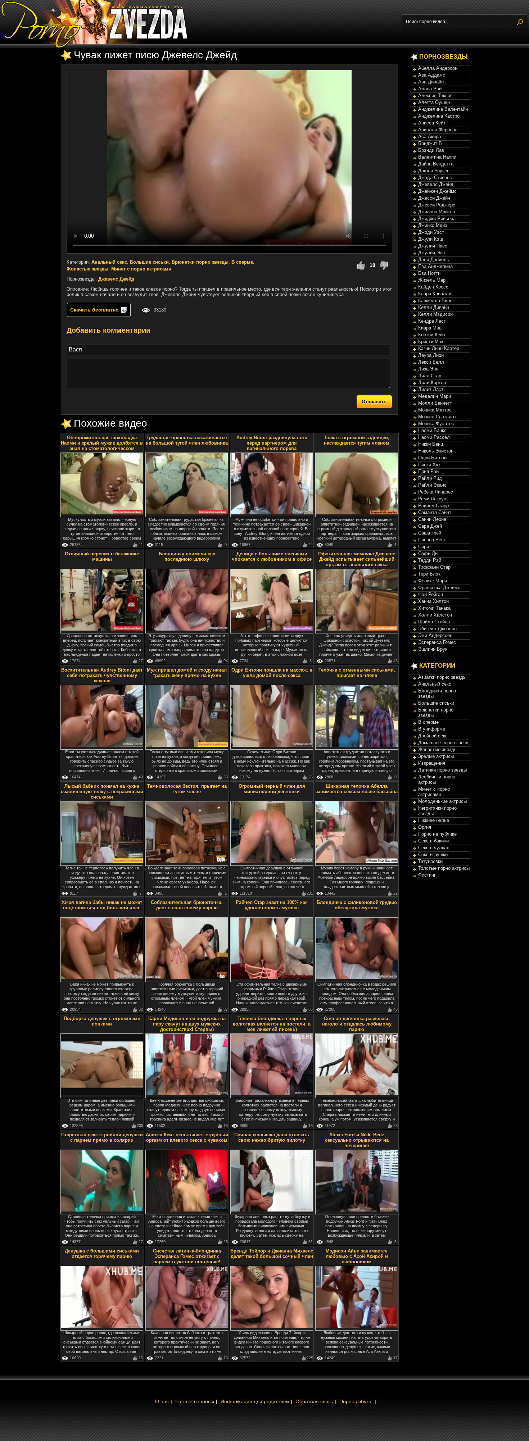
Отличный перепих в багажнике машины (102, 556)
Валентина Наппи (437, 157)
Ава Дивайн (431, 82)
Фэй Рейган (430, 594)
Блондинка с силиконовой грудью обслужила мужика (357, 905)
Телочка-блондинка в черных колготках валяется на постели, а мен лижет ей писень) (272, 1024)
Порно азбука (355, 1401)
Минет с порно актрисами (141, 269)
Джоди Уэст (431, 232)
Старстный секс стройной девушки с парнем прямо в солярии (102, 1137)
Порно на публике (437, 834)
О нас (162, 1401)
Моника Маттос (435, 410)
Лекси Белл (431, 362)
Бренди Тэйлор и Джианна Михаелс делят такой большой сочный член (271, 1253)
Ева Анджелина (435, 266)
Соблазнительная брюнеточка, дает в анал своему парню (187, 905)
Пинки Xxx (429, 464)
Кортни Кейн (431, 334)
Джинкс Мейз (432, 225)
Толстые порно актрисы (444, 868)
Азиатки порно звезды (442, 677)
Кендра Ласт (432, 321)
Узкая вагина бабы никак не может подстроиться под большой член (102, 905)
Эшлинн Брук (432, 649)
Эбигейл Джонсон (437, 628)
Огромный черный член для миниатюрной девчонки (272, 788)
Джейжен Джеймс (437, 191)
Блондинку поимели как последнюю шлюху (187, 556)
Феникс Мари (432, 580)
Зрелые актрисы (436, 756)
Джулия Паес (432, 246)
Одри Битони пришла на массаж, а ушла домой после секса (271, 672)
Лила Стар (429, 375)
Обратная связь (314, 1401)
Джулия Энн (431, 252)
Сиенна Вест (432, 539)
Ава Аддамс (431, 75)
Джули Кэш (430, 239)
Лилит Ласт (430, 389)
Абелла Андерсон (437, 68)
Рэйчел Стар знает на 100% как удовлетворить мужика (272, 905)
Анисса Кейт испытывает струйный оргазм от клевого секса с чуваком (187, 1137)
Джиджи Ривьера (437, 218)
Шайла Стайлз (434, 621)
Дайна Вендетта (435, 164)
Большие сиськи (149, 262)
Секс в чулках (433, 847)
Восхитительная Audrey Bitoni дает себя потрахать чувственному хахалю (102, 675)
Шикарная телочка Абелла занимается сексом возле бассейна (357, 788)
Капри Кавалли (434, 293)
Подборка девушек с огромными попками (102, 1021)
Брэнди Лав (431, 150)
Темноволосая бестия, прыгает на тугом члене (187, 788)
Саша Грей (429, 533)
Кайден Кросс (433, 287)
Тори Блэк (429, 574)
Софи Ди (428, 553)
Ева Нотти (429, 273)
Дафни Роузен (433, 170)
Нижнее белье (433, 820)
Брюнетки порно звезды (200, 262)
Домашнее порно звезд (443, 742)
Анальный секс (109, 262)
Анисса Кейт (432, 123)
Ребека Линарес (435, 492)
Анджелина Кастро (439, 116)
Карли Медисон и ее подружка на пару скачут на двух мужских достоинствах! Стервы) (187, 1024)
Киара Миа (430, 328)
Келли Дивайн (433, 307)
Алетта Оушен (434, 102)
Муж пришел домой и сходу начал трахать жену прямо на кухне (187, 672)
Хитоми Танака (434, 608)
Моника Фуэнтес (436, 423)
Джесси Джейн (434, 198)
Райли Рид (430, 478)
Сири (423, 546)
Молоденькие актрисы (442, 801)
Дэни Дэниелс (433, 259)
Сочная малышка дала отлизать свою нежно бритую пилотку (271, 1137)
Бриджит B (430, 143)
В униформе (431, 729)
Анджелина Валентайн (443, 109)
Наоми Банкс (432, 430)
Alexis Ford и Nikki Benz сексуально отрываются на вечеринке (357, 1140)
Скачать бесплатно (95, 310)
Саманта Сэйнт (434, 512)
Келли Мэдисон (435, 314)
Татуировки (430, 861)
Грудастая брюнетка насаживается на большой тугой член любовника (187, 440)
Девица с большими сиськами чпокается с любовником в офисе (272, 556)
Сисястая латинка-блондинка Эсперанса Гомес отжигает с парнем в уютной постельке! (187, 1256)
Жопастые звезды (87, 269)
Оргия (424, 827)
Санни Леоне (432, 519)
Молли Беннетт (435, 403)
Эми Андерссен (435, 635)
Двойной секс (433, 735)
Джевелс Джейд (116, 279)
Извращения (431, 763)
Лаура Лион (431, 355)
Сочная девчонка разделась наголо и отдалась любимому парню (357, 1024)
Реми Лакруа (432, 498)
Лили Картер (432, 382)
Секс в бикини (433, 841)
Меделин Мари (434, 396)
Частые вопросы (194, 1401)
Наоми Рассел (434, 437)
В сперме (242, 262)
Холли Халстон (435, 615)
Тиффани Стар (434, 567)
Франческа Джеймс (439, 587)
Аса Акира (429, 136)
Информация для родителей (255, 1401)
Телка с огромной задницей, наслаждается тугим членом (356, 440)
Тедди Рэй (429, 560)
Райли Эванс (432, 485)
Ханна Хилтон (433, 601)
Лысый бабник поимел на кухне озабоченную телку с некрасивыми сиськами (102, 791)
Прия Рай (428, 471)
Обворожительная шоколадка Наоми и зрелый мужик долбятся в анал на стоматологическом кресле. (102, 445)
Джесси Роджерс (436, 205)
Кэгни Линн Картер (438, 348)
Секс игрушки (433, 854)
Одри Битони (432, 457)
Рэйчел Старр (433, 505)
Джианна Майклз (436, 211)
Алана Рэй (430, 88)
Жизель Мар (432, 280)
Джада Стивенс (435, 177)
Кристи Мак (430, 341)
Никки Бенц (430, 444)
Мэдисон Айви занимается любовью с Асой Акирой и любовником (357, 1256)
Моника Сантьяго (437, 416)
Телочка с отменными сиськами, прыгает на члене (356, 672)
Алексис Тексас (435, 95)
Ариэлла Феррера (437, 129)
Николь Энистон (435, 451)
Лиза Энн (428, 369)
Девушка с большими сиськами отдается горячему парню (102, 1253)
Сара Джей (430, 526)
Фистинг (427, 875)
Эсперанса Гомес (437, 642)
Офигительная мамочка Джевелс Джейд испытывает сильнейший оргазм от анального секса (356, 559)
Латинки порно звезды (442, 770)
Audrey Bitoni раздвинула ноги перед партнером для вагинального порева (271, 443)
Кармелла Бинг (435, 300)
